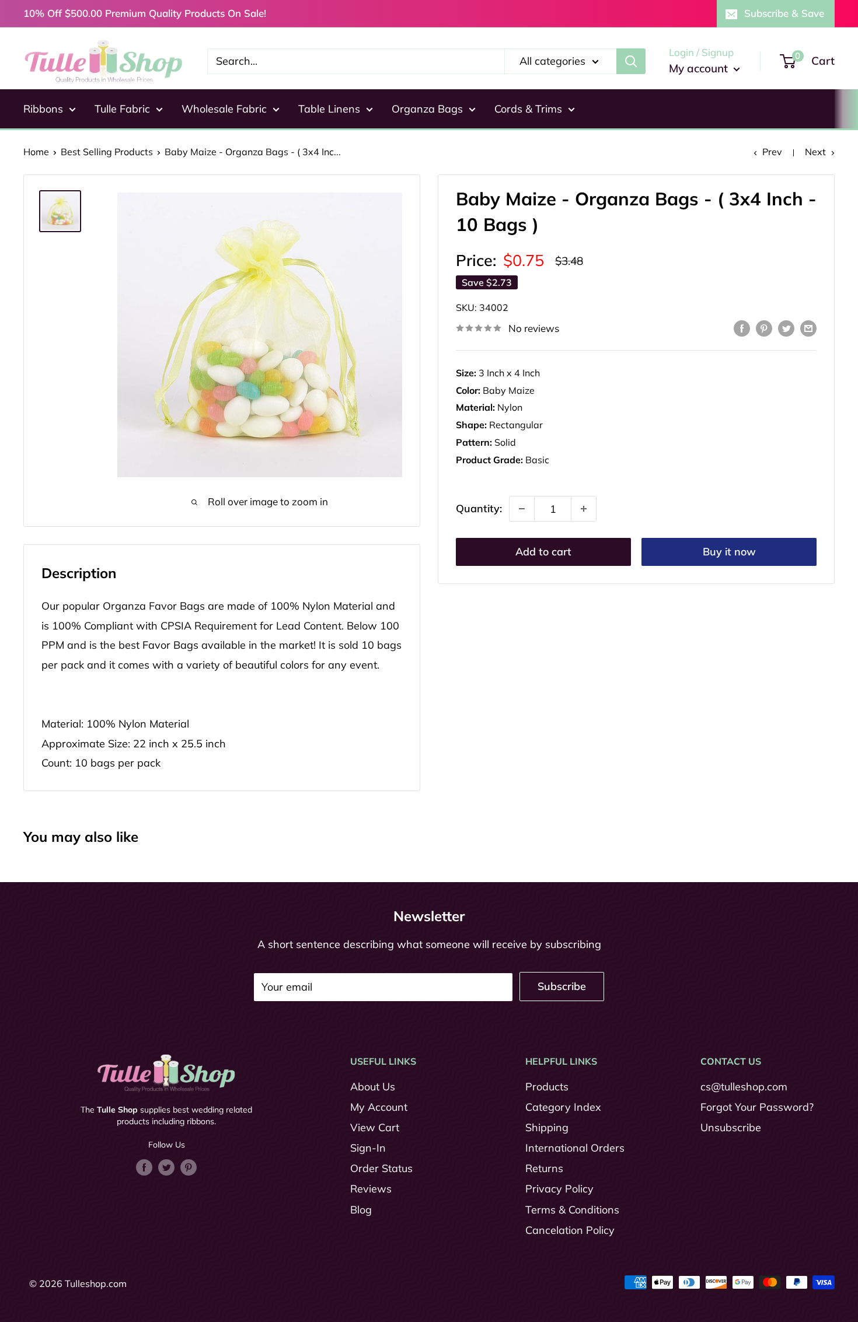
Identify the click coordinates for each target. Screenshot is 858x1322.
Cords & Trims (528, 109)
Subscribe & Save (784, 13)
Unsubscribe (730, 1127)
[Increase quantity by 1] (583, 508)
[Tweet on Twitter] (786, 327)
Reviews (371, 1188)
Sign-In (368, 1148)
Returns (544, 1168)
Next (815, 152)
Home (36, 152)
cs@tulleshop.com (743, 1086)
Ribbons (43, 109)
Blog (361, 1209)
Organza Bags (427, 109)
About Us (372, 1086)
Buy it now (729, 551)
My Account (378, 1107)
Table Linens (329, 109)
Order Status (381, 1168)
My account (700, 68)
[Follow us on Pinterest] (188, 1167)
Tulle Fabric (122, 109)
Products (546, 1086)
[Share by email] (808, 327)
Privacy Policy (559, 1188)
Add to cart (543, 551)
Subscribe (562, 986)
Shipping (546, 1127)
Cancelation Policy (570, 1230)
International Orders (575, 1148)
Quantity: (479, 509)
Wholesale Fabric (224, 109)
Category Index (563, 1107)
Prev (772, 152)
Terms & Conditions (572, 1209)
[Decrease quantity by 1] (522, 508)
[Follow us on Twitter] (166, 1167)
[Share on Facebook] (742, 327)
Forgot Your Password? (757, 1107)
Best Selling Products (107, 152)
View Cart (374, 1127)
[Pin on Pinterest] (764, 327)
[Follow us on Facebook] (144, 1167)
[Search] (631, 61)
